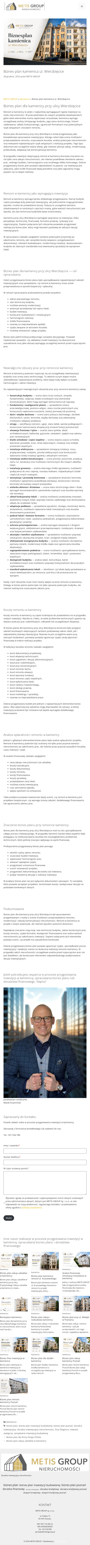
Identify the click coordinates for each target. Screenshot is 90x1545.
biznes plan (12, 1425)
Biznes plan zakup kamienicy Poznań (71, 1359)
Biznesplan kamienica (10, 1317)
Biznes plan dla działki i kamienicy (42, 1359)
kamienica (25, 99)
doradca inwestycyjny (32, 1489)
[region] (30, 1523)
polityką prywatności (32, 1207)
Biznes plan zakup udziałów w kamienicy (13, 1274)
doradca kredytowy (49, 1489)
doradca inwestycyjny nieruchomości (35, 1429)
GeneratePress (60, 1541)
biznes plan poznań (63, 1425)
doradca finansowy (14, 1489)
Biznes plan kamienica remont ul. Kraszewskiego (43, 1277)
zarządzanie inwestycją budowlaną (31, 1433)
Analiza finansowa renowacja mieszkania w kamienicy (74, 1276)
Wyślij (9, 1218)
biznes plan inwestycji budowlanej (35, 1425)
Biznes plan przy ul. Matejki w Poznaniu (75, 1318)
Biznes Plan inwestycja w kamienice (12, 1359)
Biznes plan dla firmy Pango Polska (23, 1437)
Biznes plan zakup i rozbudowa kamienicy (42, 1318)
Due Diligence (62, 1429)
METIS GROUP (10, 99)
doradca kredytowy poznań (73, 1489)
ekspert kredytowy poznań (54, 1492)
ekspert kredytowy (32, 1492)
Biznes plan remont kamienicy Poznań (9, 1401)
